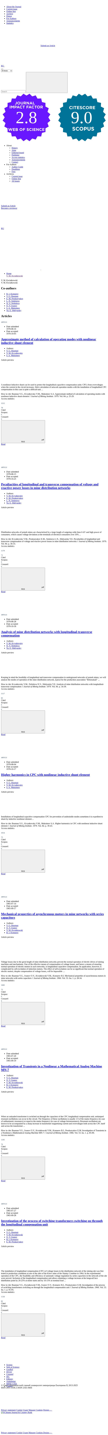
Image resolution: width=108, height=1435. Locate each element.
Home (8, 273)
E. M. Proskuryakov (14, 299)
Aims (14, 150)
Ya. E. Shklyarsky (13, 310)
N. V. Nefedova (12, 303)
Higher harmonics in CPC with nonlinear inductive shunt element (45, 774)
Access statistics (18, 157)
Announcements (13, 21)
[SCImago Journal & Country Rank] (16, 1412)
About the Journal (13, 7)
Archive (9, 14)
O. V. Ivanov (11, 306)
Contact (15, 162)
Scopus (9, 1365)
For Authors (11, 18)
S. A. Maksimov (13, 308)
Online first (11, 11)
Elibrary (9, 1379)
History (15, 148)
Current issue (11, 9)
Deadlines (16, 169)
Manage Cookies (36, 1410)
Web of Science (12, 1367)
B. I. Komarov (12, 294)
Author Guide (17, 167)
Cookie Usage (22, 1410)
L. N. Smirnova (12, 301)
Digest (9, 16)
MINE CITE (11, 1384)
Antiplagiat (11, 1381)
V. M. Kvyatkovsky (14, 353)
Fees (13, 171)
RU (3, 66)
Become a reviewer (9, 208)
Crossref (9, 1374)
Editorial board (18, 153)
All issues (16, 181)
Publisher (15, 155)
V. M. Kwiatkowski (14, 276)
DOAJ (9, 1372)
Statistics (10, 23)
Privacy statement (8, 1410)
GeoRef (9, 1369)
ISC (8, 1376)
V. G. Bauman (12, 296)
